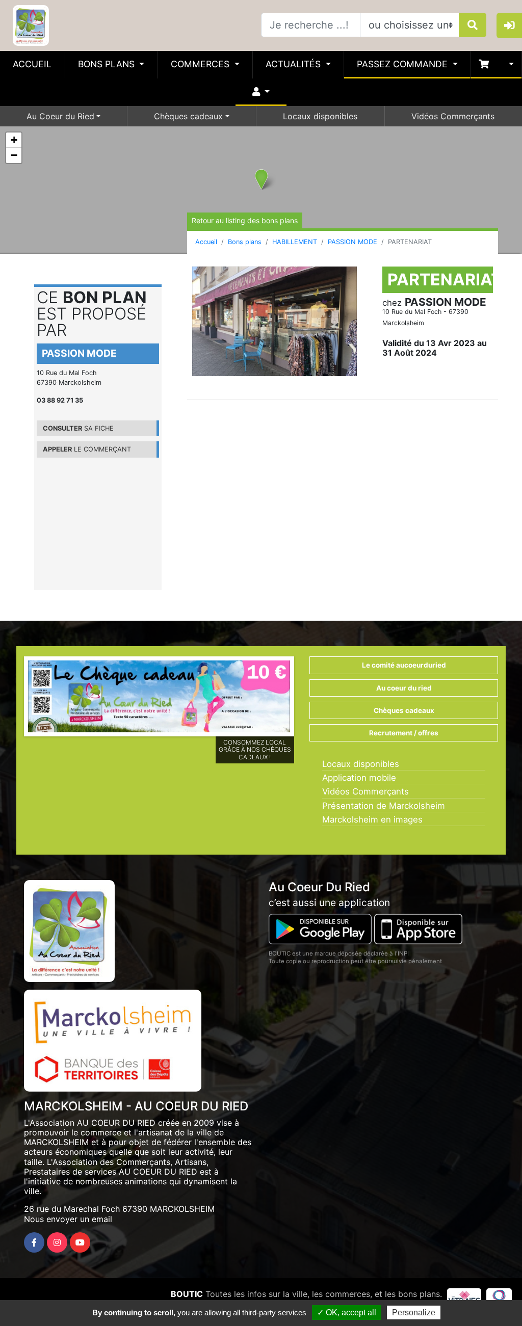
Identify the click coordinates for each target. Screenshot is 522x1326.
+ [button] (14, 140)
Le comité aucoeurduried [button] (404, 665)
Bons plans (107, 64)
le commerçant (87, 449)
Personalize (413, 1312)
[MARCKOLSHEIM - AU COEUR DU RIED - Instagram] (57, 1242)
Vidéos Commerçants (452, 116)
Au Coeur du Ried (60, 116)
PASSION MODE (352, 242)
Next (305, 699)
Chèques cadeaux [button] (404, 710)
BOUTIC (187, 1294)
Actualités (294, 64)
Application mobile (359, 778)
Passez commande (403, 64)
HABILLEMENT (294, 242)
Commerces (201, 64)
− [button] (14, 155)
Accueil (32, 64)
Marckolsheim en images (372, 819)
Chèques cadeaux (188, 116)
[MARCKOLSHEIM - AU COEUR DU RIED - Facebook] (34, 1242)
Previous (13, 699)
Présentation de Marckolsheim (383, 806)
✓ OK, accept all (346, 1312)
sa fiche (78, 428)
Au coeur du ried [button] (404, 688)
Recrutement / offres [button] (403, 733)
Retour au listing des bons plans (245, 220)
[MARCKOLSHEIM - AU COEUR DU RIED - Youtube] (80, 1242)
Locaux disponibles (320, 116)
